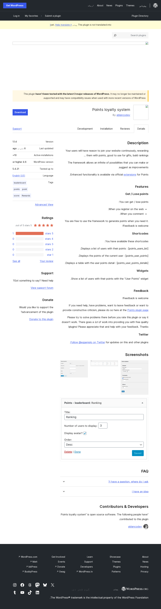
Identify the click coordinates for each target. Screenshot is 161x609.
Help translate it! (61, 24)
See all (16, 261)
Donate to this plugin (41, 319)
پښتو (115, 589)
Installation (106, 128)
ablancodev (123, 115)
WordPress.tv (84, 571)
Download (20, 112)
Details (141, 128)
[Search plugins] (115, 35)
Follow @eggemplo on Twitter (87, 342)
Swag (61, 571)
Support (17, 128)
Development (85, 128)
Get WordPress (14, 5)
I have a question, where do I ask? (128, 481)
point (24, 189)
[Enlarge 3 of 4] (83, 364)
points (17, 189)
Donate (60, 566)
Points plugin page (137, 310)
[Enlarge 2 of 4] (113, 364)
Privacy (144, 571)
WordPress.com (27, 556)
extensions (130, 174)
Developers (86, 566)
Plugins (117, 566)
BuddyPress (29, 571)
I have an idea (140, 491)
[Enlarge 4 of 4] (144, 401)
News (145, 561)
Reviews (125, 128)
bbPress (31, 566)
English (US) (19, 175)
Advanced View (44, 204)
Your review (46, 261)
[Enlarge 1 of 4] (144, 364)
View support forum (42, 287)
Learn (90, 556)
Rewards (26, 195)
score (16, 195)
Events (61, 561)
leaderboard (20, 183)
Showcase (115, 556)
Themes (116, 561)
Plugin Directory (140, 15)
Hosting (144, 566)
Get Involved (58, 556)
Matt (33, 561)
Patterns (116, 571)
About (145, 556)
